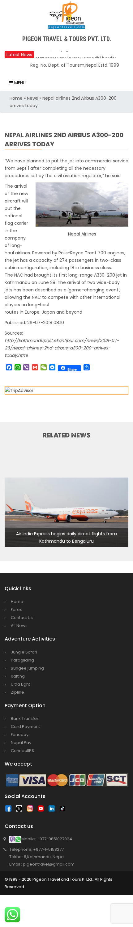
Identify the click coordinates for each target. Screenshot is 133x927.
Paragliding (22, 660)
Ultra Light (20, 684)
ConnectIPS (22, 751)
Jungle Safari (24, 652)
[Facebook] (10, 810)
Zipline (17, 692)
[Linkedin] (53, 810)
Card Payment (25, 726)
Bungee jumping (27, 668)
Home (16, 98)
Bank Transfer (24, 718)
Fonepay (19, 734)
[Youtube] (42, 810)
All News (19, 625)
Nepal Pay (21, 742)
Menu (19, 83)
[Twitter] (20, 810)
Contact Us (22, 617)
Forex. (17, 609)
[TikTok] (64, 810)
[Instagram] (31, 810)
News (32, 98)
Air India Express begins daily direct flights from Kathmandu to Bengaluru (66, 537)
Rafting (18, 676)
